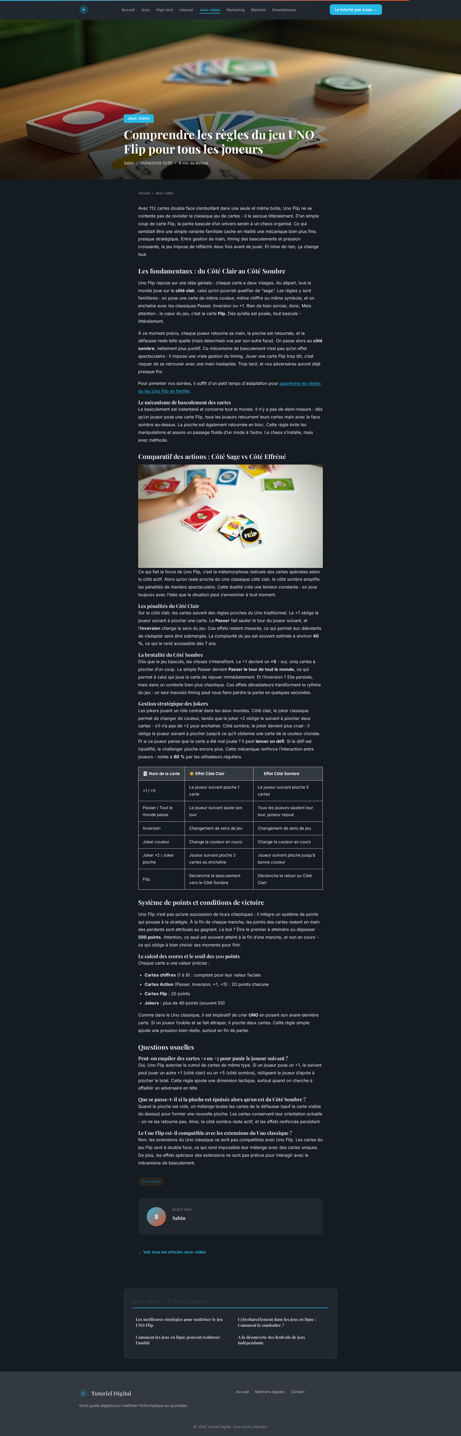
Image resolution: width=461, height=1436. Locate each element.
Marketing (235, 9)
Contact (298, 1391)
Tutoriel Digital (111, 1393)
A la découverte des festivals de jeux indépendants (271, 1339)
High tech (164, 9)
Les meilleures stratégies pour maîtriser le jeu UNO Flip (179, 1322)
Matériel (258, 9)
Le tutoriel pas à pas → (356, 9)
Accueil (128, 9)
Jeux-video (210, 9)
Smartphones (284, 9)
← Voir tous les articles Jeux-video (172, 1252)
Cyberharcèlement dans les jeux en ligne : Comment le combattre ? (277, 1322)
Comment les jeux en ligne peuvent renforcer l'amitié (178, 1339)
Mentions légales (269, 1391)
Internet (186, 9)
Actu (145, 9)
